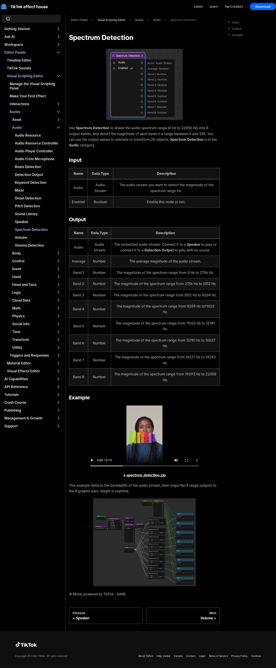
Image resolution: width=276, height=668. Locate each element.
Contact (190, 656)
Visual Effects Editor (23, 371)
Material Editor (19, 363)
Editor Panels (15, 52)
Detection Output (29, 175)
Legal (202, 656)
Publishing (12, 410)
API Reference (16, 387)
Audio (17, 127)
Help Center (163, 656)
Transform (20, 340)
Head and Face (24, 285)
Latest (198, 6)
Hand (16, 277)
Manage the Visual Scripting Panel (32, 86)
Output (236, 28)
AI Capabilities (16, 379)
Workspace (13, 44)
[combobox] (32, 19)
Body (16, 253)
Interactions (19, 104)
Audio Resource (28, 135)
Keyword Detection (30, 182)
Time (16, 332)
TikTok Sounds (19, 68)
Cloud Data (21, 300)
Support (11, 426)
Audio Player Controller (34, 151)
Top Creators (234, 6)
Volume (21, 237)
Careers (178, 656)
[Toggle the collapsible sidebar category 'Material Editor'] (58, 363)
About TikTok (145, 656)
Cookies (256, 656)
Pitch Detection (27, 206)
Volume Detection (29, 245)
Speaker (21, 222)
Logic (16, 292)
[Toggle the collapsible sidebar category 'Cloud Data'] (58, 300)
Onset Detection (28, 198)
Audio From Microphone (34, 159)
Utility (17, 347)
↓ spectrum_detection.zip (144, 475)
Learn (213, 6)
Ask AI (9, 37)
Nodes (15, 112)
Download (263, 6)
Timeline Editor (19, 60)
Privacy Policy (239, 656)
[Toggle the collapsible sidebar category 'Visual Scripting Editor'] (58, 75)
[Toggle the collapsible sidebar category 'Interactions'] (58, 103)
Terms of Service (218, 656)
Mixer (19, 190)
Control (18, 261)
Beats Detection (28, 167)
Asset (16, 120)
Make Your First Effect (28, 96)
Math (16, 308)
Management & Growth (23, 418)
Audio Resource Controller (36, 143)
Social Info (21, 324)
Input (235, 22)
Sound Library (26, 214)
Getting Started (17, 29)
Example (237, 35)
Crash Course (15, 402)
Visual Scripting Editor (25, 76)
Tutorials (11, 395)
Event (16, 269)
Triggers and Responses (29, 355)
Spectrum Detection (31, 230)
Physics (18, 316)
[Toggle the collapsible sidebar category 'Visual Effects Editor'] (58, 370)
